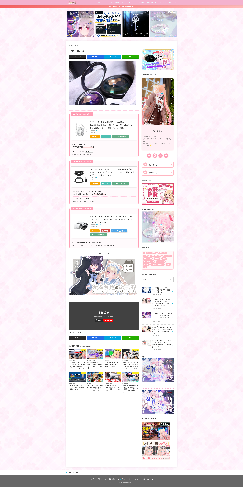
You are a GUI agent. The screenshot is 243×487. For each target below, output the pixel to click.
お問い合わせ (167, 2)
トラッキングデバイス (157, 264)
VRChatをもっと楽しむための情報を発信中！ (121, 6)
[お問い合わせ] (166, 155)
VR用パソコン (126, 2)
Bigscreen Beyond (150, 253)
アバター (141, 2)
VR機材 (117, 2)
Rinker (97, 130)
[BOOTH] (155, 155)
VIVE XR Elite (148, 258)
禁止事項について (148, 479)
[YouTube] (108, 320)
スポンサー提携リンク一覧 (98, 479)
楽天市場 (105, 231)
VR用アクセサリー (149, 261)
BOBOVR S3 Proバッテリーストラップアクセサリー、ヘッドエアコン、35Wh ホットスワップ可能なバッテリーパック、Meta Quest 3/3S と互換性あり (113, 219)
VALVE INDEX (167, 256)
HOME (69, 472)
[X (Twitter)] (160, 155)
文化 (159, 2)
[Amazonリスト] (149, 155)
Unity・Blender (151, 2)
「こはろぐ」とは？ (99, 2)
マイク (134, 2)
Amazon (95, 136)
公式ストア (106, 136)
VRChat (110, 2)
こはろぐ (117, 482)
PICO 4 (146, 256)
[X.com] (99, 320)
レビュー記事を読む (120, 136)
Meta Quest (162, 253)
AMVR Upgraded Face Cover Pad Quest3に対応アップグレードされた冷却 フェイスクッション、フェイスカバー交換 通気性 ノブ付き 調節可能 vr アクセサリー (112, 172)
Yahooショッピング (119, 231)
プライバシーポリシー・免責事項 (130, 479)
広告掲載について (114, 479)
